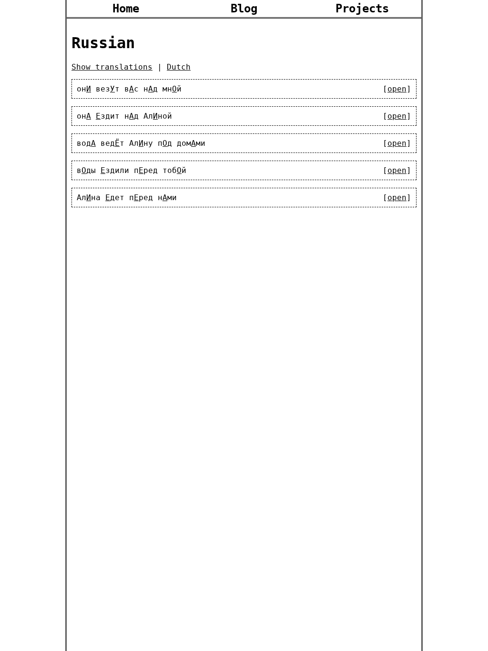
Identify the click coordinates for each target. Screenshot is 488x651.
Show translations (111, 66)
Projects (362, 8)
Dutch (179, 66)
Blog (244, 8)
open (397, 88)
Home (125, 8)
